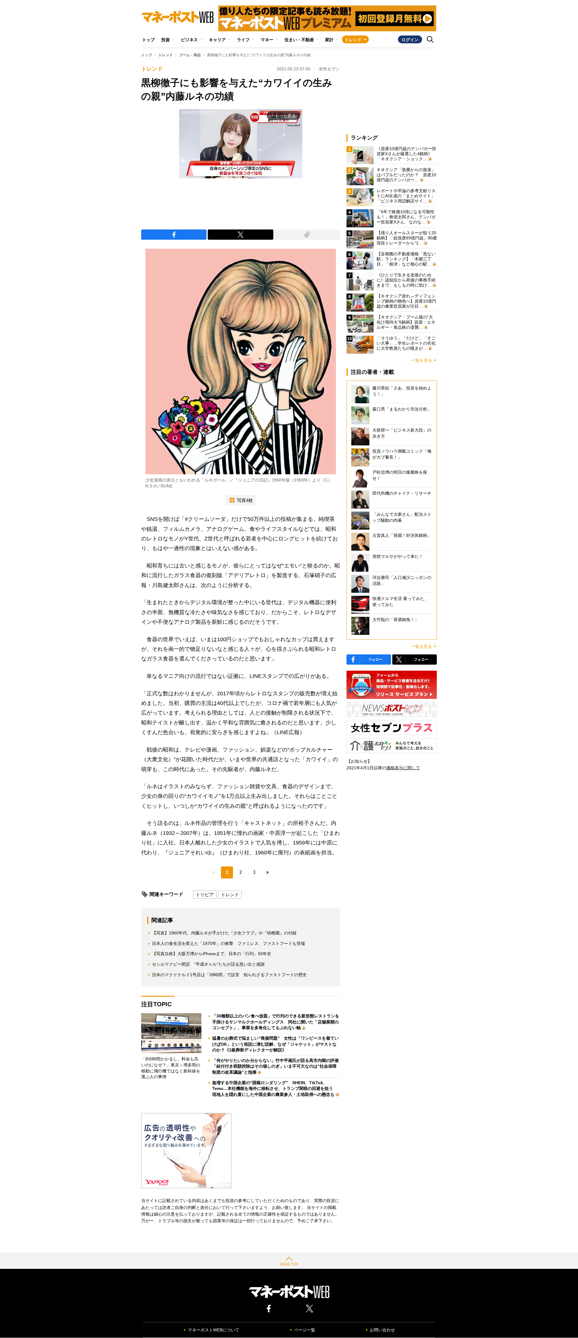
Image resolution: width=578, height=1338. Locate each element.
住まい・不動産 (299, 39)
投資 (165, 39)
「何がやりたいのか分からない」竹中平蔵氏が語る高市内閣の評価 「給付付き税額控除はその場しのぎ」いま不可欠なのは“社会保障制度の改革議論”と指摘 (277, 1066)
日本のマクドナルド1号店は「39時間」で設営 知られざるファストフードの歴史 (229, 974)
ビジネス (189, 39)
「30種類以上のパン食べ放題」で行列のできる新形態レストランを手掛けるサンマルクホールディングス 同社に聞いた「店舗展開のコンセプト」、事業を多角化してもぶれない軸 (275, 1021)
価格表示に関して (403, 767)
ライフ (243, 39)
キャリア (217, 39)
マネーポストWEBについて (213, 1330)
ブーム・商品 (190, 55)
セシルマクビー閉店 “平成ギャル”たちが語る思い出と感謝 (208, 964)
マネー (267, 39)
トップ (148, 39)
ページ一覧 (304, 1330)
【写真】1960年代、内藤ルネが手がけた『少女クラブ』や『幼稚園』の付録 (224, 932)
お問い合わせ (382, 1330)
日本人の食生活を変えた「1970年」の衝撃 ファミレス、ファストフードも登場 (228, 943)
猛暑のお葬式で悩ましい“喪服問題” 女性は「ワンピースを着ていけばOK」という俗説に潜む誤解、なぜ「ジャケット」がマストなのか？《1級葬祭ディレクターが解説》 (275, 1044)
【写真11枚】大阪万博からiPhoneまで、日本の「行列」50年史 (211, 953)
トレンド (353, 39)
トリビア (205, 894)
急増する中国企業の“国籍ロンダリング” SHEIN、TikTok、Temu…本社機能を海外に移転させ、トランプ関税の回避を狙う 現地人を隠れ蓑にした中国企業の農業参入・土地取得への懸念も (274, 1088)
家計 (329, 39)
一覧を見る (421, 360)
